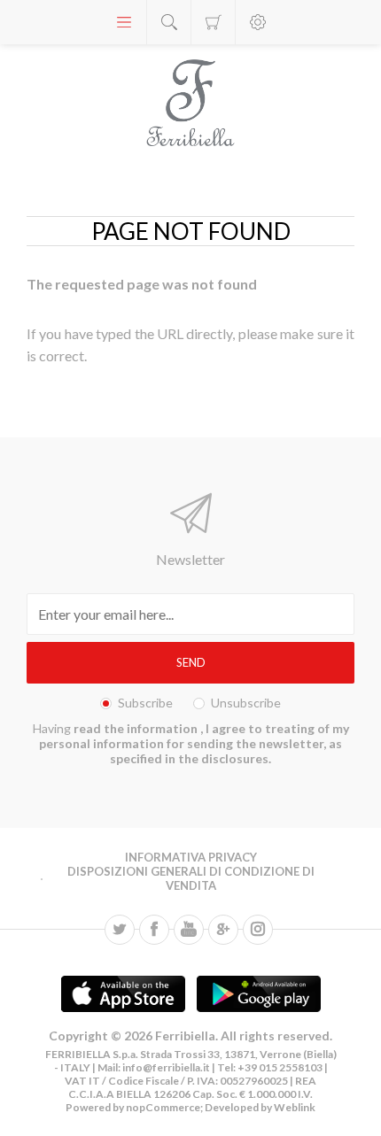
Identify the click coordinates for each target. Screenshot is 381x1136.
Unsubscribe (246, 702)
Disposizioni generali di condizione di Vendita (191, 878)
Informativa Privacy (191, 857)
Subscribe (145, 702)
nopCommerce (162, 1107)
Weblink (294, 1107)
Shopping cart (213, 22)
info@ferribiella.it (166, 1067)
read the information (137, 728)
